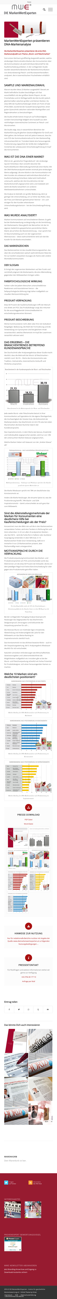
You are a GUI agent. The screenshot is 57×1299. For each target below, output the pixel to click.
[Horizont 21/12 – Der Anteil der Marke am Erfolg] (16, 1113)
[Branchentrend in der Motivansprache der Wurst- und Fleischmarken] (39, 838)
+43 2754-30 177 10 (28, 977)
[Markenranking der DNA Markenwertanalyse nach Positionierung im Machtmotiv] (17, 881)
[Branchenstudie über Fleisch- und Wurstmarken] (25, 30)
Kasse (29, 2)
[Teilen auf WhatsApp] (28, 1009)
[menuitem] (29, 2)
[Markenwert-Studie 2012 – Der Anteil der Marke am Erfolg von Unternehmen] (16, 1041)
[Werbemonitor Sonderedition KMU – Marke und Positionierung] (16, 1089)
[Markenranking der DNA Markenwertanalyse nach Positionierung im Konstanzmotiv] (17, 903)
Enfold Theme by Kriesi (29, 1292)
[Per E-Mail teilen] (48, 1009)
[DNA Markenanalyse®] (40, 1113)
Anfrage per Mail (28, 981)
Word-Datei (28, 824)
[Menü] (49, 9)
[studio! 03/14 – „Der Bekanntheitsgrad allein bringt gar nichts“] (40, 1089)
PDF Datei (28, 819)
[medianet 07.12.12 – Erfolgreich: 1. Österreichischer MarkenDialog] (40, 1041)
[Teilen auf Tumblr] (38, 1009)
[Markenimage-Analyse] (16, 1065)
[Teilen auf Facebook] (9, 1009)
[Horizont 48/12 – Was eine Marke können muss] (40, 1065)
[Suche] (42, 9)
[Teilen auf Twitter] (19, 1009)
